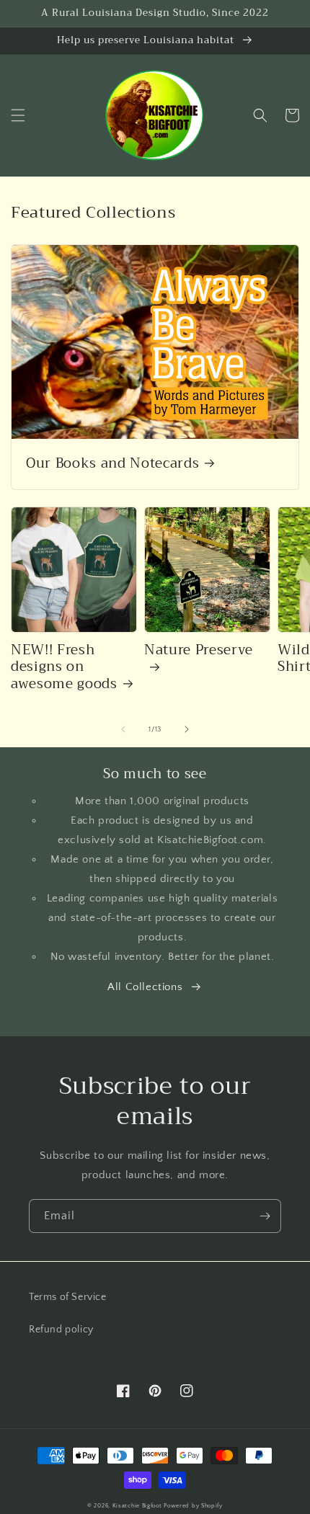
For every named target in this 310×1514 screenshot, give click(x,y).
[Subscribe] (264, 1216)
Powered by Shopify (193, 1505)
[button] (18, 115)
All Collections (144, 987)
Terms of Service (68, 1297)
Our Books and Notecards (112, 464)
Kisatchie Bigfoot (138, 1505)
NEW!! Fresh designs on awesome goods (64, 667)
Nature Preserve (198, 652)
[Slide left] (123, 729)
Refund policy (61, 1329)
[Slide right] (187, 729)
